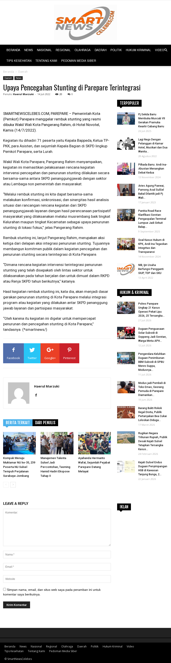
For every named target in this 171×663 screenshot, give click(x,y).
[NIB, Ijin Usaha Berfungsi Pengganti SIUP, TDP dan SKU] (126, 269)
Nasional (44, 50)
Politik (116, 50)
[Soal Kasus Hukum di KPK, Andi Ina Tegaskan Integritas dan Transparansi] (126, 244)
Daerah (100, 50)
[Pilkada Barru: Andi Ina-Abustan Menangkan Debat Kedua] (126, 169)
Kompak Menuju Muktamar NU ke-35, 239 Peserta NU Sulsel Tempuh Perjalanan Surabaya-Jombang (19, 466)
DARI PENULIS (45, 422)
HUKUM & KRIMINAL (134, 292)
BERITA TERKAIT (18, 422)
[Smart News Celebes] (85, 22)
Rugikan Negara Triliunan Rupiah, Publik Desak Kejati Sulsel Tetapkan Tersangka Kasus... (152, 441)
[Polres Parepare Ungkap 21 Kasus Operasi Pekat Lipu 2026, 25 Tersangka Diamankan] (126, 308)
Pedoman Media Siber (78, 60)
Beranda (13, 50)
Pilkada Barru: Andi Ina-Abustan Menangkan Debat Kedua (152, 168)
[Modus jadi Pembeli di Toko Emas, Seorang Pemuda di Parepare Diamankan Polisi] (126, 387)
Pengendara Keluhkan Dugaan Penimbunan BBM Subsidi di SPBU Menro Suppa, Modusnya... (151, 361)
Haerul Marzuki (23, 94)
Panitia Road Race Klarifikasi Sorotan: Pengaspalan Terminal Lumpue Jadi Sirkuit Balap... (152, 218)
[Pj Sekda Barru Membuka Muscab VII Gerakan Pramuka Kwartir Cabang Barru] (126, 118)
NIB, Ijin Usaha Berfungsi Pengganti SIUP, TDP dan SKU (151, 269)
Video (159, 50)
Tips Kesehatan (18, 60)
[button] (165, 50)
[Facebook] (37, 395)
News (28, 50)
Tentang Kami (46, 60)
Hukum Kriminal (138, 50)
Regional (63, 50)
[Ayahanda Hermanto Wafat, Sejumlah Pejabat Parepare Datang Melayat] (94, 443)
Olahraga (83, 50)
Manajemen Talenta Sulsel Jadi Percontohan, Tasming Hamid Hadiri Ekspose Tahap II (55, 466)
